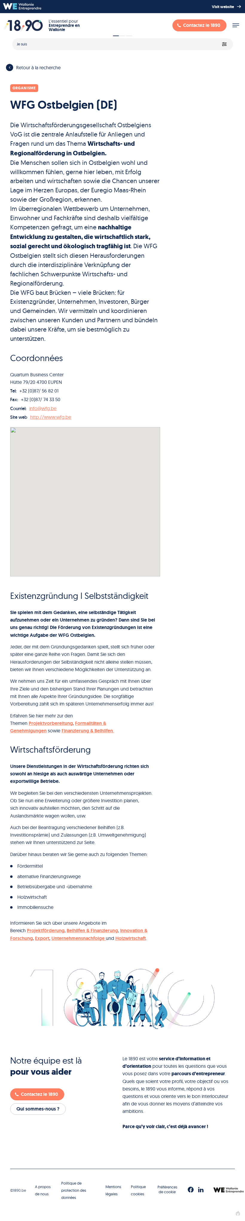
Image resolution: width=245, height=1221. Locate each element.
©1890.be (18, 1190)
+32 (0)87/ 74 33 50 (40, 399)
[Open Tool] (122, 42)
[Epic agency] (238, 1214)
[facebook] (190, 1190)
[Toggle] (236, 25)
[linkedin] (200, 1190)
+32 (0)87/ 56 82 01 (39, 391)
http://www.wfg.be (50, 417)
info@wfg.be (42, 408)
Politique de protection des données (73, 1190)
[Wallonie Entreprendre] (22, 6)
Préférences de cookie (167, 1189)
